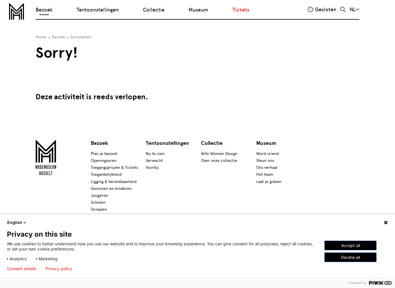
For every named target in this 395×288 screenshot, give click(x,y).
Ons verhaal (267, 167)
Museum (198, 9)
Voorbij (152, 167)
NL (353, 9)
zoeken (343, 9)
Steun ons (265, 160)
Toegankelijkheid (106, 174)
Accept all (350, 245)
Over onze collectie (219, 160)
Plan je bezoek (104, 153)
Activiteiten (80, 37)
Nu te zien (155, 153)
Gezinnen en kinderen (111, 188)
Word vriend (267, 153)
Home (41, 37)
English (14, 222)
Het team (264, 174)
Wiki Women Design (219, 153)
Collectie (154, 9)
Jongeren (99, 195)
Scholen (98, 202)
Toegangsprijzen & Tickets (114, 167)
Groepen (99, 209)
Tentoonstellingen (98, 9)
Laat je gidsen (268, 181)
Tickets (240, 9)
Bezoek (44, 9)
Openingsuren (104, 160)
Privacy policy (58, 268)
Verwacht (154, 160)
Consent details (21, 268)
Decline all (350, 257)
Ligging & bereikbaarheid (113, 181)
